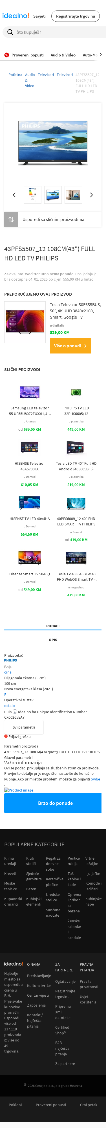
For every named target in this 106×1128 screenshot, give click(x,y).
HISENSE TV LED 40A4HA (30, 518)
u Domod (30, 477)
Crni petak (88, 1104)
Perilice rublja (74, 861)
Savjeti (39, 16)
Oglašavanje (65, 981)
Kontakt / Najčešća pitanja (35, 1020)
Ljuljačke (92, 873)
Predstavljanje (39, 975)
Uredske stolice (53, 897)
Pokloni (15, 1104)
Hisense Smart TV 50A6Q (29, 573)
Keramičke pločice (54, 881)
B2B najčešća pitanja (62, 1048)
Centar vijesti (38, 995)
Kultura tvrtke (39, 985)
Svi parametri (24, 727)
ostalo (9, 705)
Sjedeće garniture (34, 876)
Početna (15, 74)
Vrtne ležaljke (91, 861)
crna (8, 672)
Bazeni (31, 888)
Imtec (88, 279)
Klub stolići (31, 861)
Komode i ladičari (93, 886)
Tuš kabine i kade (74, 879)
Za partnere (65, 1063)
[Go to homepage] (16, 16)
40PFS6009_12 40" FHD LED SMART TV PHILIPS (76, 521)
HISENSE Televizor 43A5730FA (30, 466)
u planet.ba (76, 421)
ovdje (95, 779)
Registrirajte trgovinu (75, 16)
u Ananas (30, 421)
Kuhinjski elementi (33, 901)
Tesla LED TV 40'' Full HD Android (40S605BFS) (76, 466)
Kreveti (10, 873)
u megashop (76, 587)
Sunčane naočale (53, 912)
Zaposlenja (36, 1005)
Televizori (46, 74)
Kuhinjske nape (93, 901)
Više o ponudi (67, 345)
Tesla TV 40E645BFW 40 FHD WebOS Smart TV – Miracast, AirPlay (76, 576)
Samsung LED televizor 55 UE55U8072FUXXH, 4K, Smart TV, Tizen (29, 410)
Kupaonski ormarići (13, 901)
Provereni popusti (51, 1104)
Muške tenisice (10, 886)
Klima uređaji (10, 861)
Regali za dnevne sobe (53, 864)
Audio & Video (30, 80)
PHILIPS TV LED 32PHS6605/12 (76, 410)
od (29, 429)
